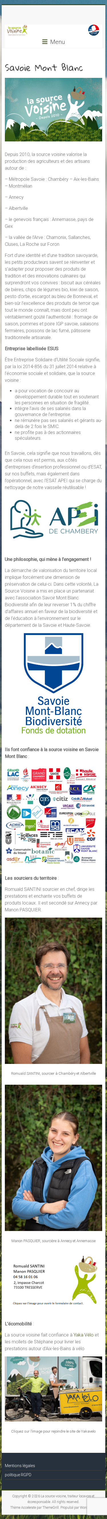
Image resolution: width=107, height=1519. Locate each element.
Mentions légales (20, 1465)
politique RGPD (18, 1475)
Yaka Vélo (84, 1335)
